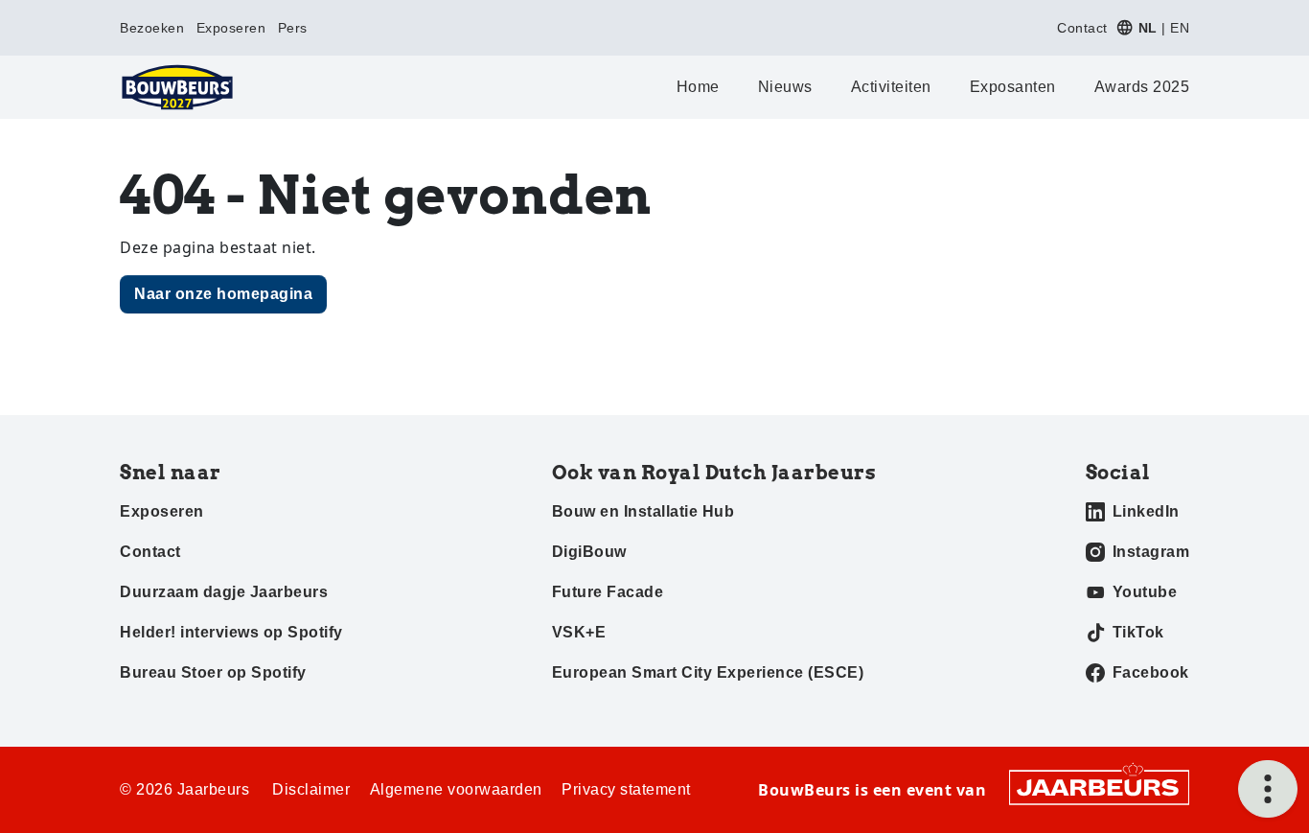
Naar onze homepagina (223, 294)
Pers (293, 27)
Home (698, 87)
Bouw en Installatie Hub (643, 511)
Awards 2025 (1142, 87)
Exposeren (231, 27)
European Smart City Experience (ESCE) (708, 672)
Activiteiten (891, 87)
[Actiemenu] (1268, 789)
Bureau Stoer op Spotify (213, 672)
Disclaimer (311, 789)
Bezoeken (152, 27)
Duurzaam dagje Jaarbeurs (224, 592)
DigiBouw (589, 552)
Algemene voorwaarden (456, 789)
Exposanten (1013, 87)
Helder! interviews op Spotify (231, 632)
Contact (1082, 27)
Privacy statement (626, 789)
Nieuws (785, 87)
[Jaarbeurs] (1099, 786)
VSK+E (579, 632)
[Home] (177, 87)
